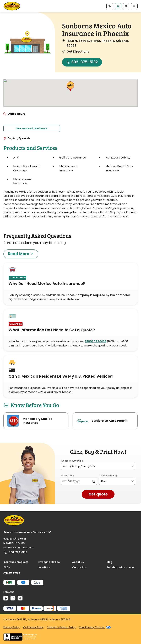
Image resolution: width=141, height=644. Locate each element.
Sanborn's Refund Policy (61, 627)
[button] (70, 86)
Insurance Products (15, 562)
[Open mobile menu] (134, 6)
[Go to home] (11, 6)
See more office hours (31, 128)
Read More (18, 254)
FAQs (6, 567)
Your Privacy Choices (92, 627)
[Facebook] (5, 598)
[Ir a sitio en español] (126, 6)
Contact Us (79, 567)
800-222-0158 (18, 552)
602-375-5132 (84, 62)
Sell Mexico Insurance (120, 567)
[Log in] (118, 6)
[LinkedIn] (12, 598)
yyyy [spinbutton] (77, 481)
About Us (78, 562)
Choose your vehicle (72, 460)
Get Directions (78, 51)
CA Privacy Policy (33, 627)
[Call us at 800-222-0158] (109, 6)
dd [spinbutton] (71, 481)
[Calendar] (94, 481)
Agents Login (11, 572)
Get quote (98, 494)
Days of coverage (109, 475)
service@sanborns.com (18, 547)
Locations (44, 567)
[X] (20, 598)
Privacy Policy (11, 627)
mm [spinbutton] (65, 481)
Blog (109, 562)
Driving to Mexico (49, 562)
